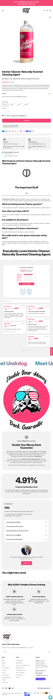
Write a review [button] (26, 283)
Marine (3, 663)
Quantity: (4, 108)
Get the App (5, 682)
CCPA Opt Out (19, 675)
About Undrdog (6, 677)
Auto (3, 660)
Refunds (39, 146)
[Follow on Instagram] (6, 688)
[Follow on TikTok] (13, 688)
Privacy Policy (19, 660)
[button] (5, 82)
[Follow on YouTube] (9, 688)
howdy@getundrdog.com (41, 675)
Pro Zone (4, 670)
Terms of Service (20, 672)
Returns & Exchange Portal (22, 665)
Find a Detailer (5, 667)
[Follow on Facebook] (3, 688)
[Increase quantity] (9, 111)
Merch (3, 665)
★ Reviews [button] (51, 351)
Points (3, 672)
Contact (4, 680)
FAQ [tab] (26, 193)
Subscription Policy (20, 670)
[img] (7, 306)
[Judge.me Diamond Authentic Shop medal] (22, 291)
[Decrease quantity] (4, 111)
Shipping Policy (20, 667)
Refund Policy (19, 663)
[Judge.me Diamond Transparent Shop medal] (29, 291)
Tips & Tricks (5, 675)
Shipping (34, 146)
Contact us (26, 563)
